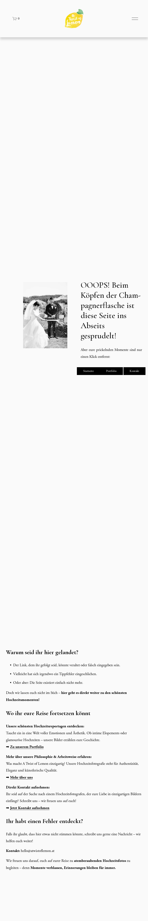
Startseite (88, 371)
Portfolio (111, 371)
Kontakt (134, 371)
